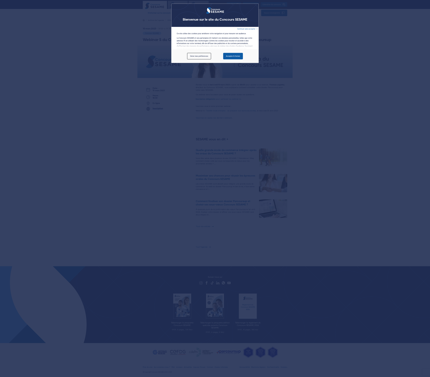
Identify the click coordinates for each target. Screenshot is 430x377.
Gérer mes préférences (199, 56)
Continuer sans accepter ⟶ (247, 29)
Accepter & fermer (233, 56)
